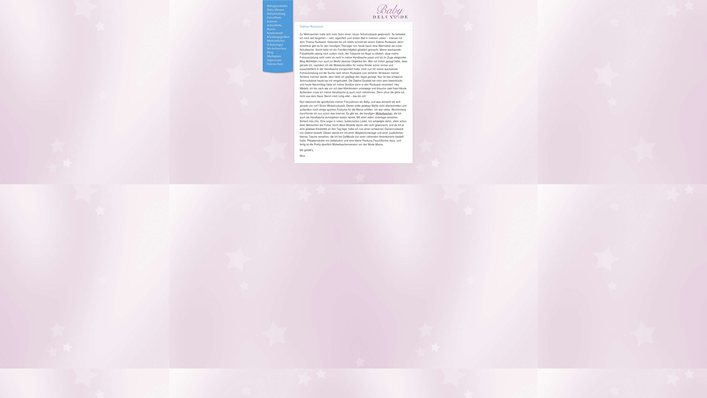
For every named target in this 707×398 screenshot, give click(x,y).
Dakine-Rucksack (311, 26)
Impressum (274, 60)
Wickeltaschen (276, 48)
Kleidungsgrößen (278, 37)
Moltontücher (276, 40)
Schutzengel (275, 44)
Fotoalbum (274, 17)
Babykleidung (276, 13)
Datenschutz (275, 64)
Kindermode (275, 33)
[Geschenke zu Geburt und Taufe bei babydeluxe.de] (390, 12)
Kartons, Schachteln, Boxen (274, 25)
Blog (270, 52)
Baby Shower (275, 9)
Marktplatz (274, 56)
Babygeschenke (277, 6)
